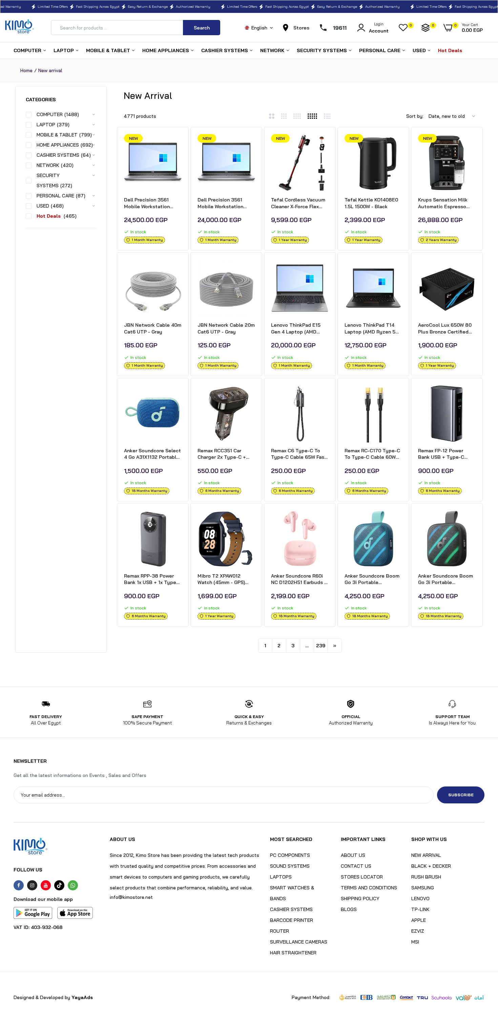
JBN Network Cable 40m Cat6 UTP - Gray (152, 328)
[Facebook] (19, 885)
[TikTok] (59, 885)
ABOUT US (353, 855)
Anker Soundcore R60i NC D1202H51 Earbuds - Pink (298, 579)
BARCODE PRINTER (291, 920)
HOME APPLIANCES (166, 50)
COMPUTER (28, 50)
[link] (175, 145)
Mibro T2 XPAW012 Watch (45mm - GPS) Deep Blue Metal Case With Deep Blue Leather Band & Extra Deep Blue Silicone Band (226, 579)
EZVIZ (417, 931)
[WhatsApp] (73, 885)
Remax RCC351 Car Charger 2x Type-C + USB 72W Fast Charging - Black (225, 454)
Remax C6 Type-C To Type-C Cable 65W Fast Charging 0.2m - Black (299, 454)
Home (26, 70)
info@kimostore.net (131, 897)
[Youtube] (46, 885)
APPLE (418, 920)
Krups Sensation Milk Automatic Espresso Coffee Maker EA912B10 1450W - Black (446, 203)
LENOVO (420, 898)
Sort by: (414, 116)
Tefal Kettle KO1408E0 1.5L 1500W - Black (371, 203)
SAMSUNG (422, 888)
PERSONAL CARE (380, 50)
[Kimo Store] (19, 27)
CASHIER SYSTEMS (225, 50)
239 (320, 646)
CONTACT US (356, 866)
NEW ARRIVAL (426, 855)
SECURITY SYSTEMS (322, 50)
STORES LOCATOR (362, 877)
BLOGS (349, 909)
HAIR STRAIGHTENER (293, 953)
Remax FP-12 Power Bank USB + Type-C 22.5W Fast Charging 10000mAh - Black (442, 454)
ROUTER (279, 931)
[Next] (334, 645)
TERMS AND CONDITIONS (369, 888)
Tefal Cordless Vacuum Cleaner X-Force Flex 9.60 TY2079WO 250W (298, 203)
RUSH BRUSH (426, 877)
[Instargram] (32, 885)
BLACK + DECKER (431, 866)
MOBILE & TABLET (108, 50)
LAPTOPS (281, 877)
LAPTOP (64, 50)
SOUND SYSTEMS (290, 866)
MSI (415, 942)
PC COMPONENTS (290, 855)
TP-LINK (420, 909)
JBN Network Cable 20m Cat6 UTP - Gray (226, 328)
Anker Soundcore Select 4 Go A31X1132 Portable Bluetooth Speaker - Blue (152, 454)
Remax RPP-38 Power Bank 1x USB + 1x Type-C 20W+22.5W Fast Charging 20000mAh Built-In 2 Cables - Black (152, 579)
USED (420, 50)
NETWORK (273, 50)
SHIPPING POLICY (360, 898)
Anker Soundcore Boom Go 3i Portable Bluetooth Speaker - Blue (372, 579)
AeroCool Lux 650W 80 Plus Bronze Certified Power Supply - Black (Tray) (445, 328)
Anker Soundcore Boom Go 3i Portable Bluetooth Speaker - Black (445, 579)
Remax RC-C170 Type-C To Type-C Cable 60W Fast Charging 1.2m (372, 454)
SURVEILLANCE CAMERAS (298, 942)
